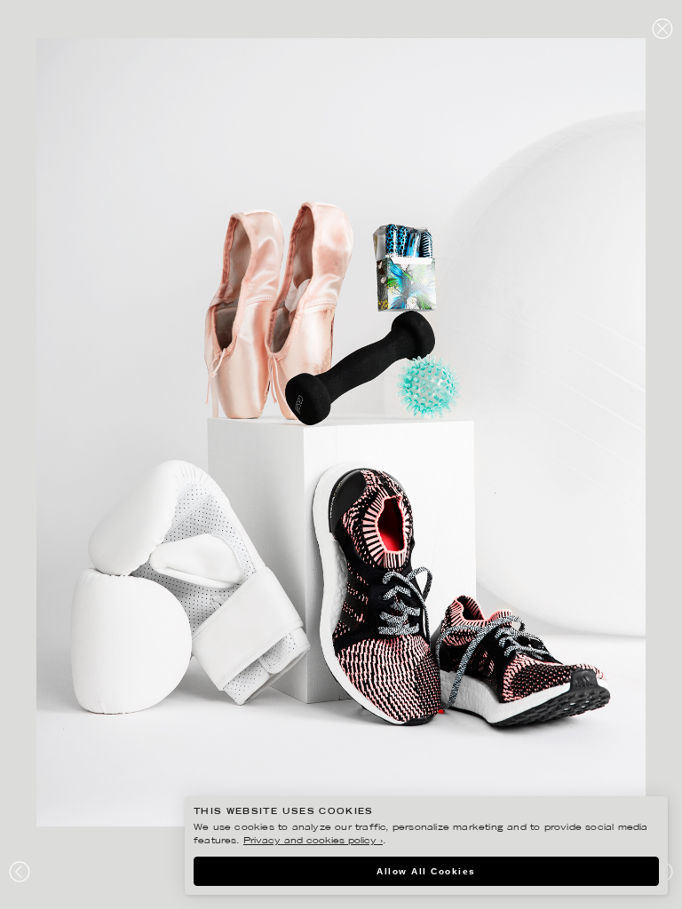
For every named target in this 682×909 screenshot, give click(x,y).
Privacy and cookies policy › (313, 841)
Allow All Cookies (426, 871)
